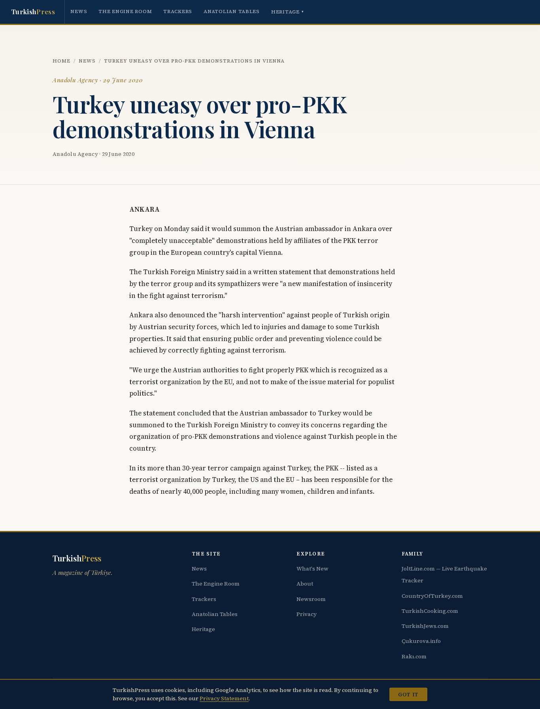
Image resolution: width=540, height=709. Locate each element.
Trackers (177, 11)
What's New (312, 569)
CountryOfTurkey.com (432, 596)
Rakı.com (414, 656)
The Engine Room (125, 11)
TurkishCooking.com (430, 611)
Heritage (287, 11)
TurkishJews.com (425, 626)
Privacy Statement (224, 698)
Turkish (33, 11)
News (78, 11)
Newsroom (311, 599)
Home (61, 60)
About (304, 584)
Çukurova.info (421, 641)
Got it (408, 694)
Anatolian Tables (232, 11)
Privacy (306, 614)
